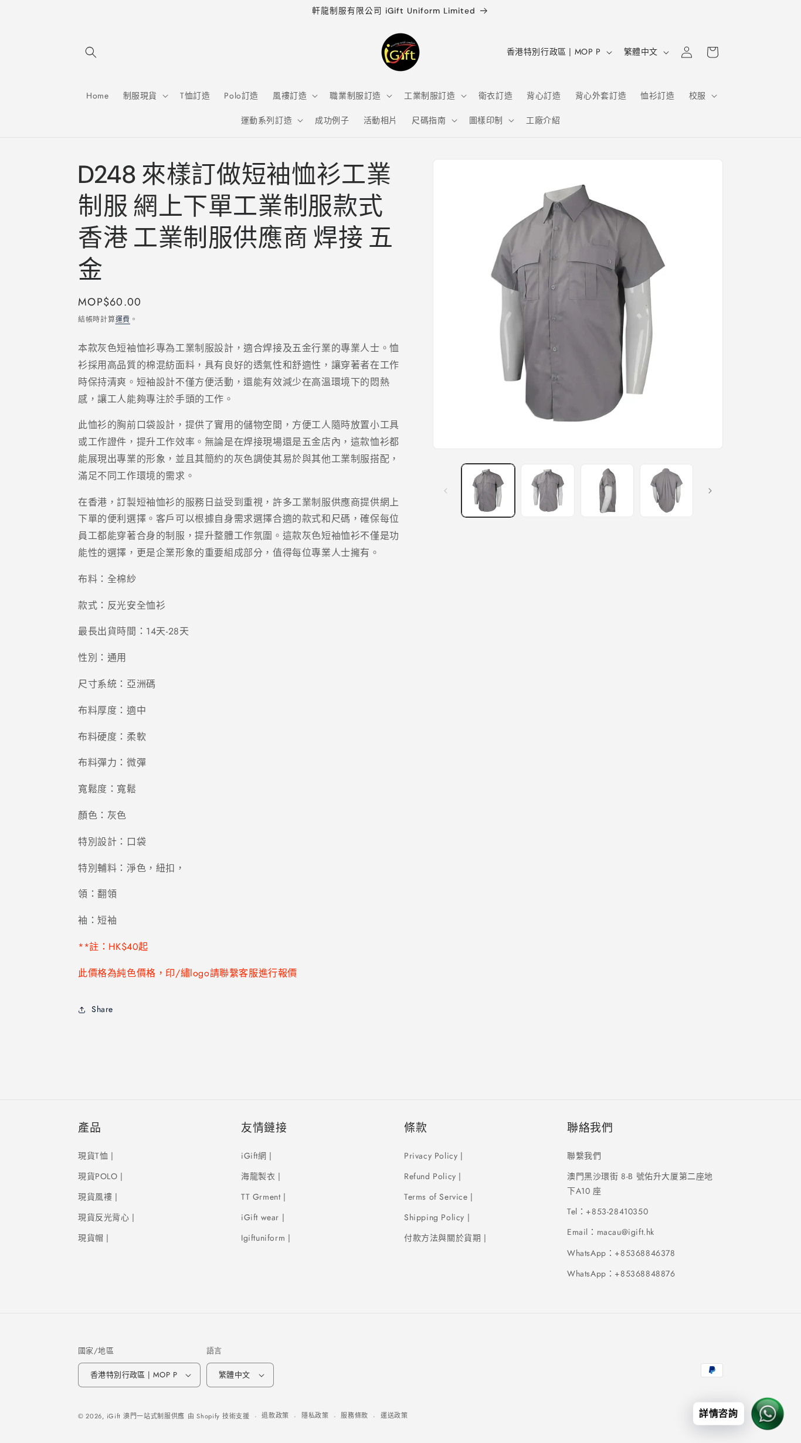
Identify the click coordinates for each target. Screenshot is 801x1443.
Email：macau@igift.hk (610, 1232)
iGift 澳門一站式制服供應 (146, 1416)
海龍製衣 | (261, 1175)
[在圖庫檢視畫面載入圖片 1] (488, 490)
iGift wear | (262, 1217)
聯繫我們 (584, 1155)
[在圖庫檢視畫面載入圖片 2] (547, 490)
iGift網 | (256, 1155)
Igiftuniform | (265, 1238)
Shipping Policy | (437, 1217)
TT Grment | (263, 1196)
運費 (123, 319)
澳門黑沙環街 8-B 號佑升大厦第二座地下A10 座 (640, 1183)
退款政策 (275, 1416)
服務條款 (354, 1416)
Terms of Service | (438, 1196)
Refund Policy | (432, 1175)
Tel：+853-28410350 (607, 1211)
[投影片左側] (446, 491)
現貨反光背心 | (106, 1217)
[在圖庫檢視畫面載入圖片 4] (666, 490)
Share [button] (102, 1009)
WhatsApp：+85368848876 (621, 1273)
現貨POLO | (100, 1175)
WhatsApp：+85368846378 (621, 1252)
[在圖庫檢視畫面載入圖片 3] (607, 490)
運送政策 (394, 1416)
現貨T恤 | (96, 1155)
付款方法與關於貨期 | (445, 1238)
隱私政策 (315, 1416)
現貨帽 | (93, 1238)
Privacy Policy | (433, 1155)
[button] (91, 52)
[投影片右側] (710, 491)
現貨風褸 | (98, 1196)
